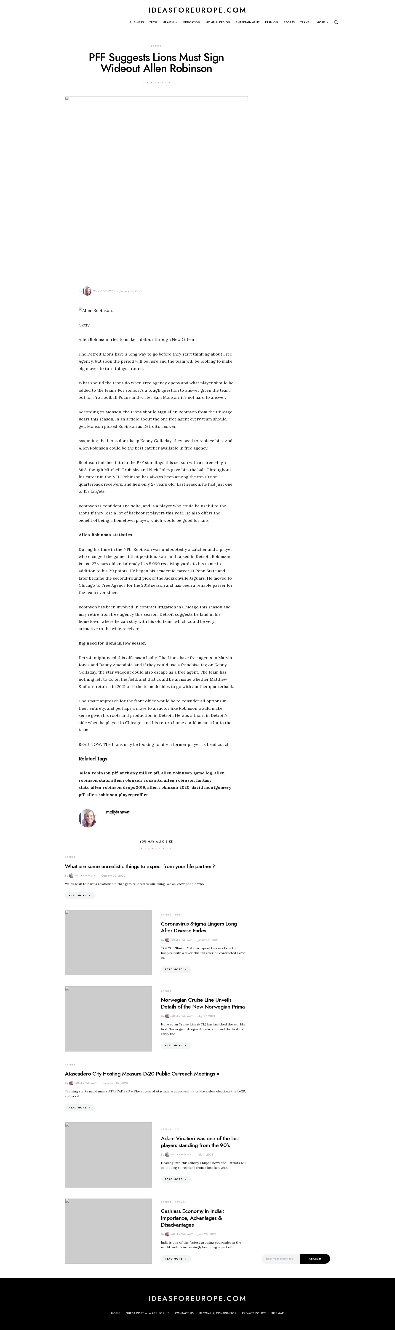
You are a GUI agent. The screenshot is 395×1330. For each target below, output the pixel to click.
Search (315, 1258)
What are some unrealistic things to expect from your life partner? (140, 866)
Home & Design (218, 22)
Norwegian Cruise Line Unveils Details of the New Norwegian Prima (203, 1003)
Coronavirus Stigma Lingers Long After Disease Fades (199, 927)
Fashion (271, 22)
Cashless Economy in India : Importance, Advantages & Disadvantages (192, 1217)
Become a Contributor (218, 1313)
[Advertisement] (296, 1168)
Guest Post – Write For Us (148, 1313)
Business (137, 22)
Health (168, 22)
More (321, 22)
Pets (178, 914)
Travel (305, 22)
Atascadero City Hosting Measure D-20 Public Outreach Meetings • (142, 1073)
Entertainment (248, 22)
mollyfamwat (104, 290)
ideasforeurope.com (197, 10)
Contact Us (184, 1313)
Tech (153, 22)
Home (115, 1313)
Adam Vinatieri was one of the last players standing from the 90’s (200, 1142)
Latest (156, 46)
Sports (289, 22)
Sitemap (277, 1313)
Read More (77, 895)
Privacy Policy (254, 1313)
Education (191, 22)
